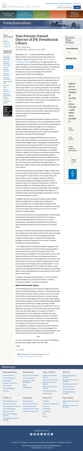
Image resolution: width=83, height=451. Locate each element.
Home (5, 27)
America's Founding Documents (75, 14)
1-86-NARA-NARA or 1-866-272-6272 (41, 448)
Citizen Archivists (51, 3)
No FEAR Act (61, 442)
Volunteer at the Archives (31, 409)
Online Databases (6, 90)
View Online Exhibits (9, 409)
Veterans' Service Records (25, 14)
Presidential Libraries (50, 391)
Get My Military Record (10, 401)
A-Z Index (46, 401)
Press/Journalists (14, 27)
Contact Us (77, 3)
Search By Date (72, 48)
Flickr (52, 434)
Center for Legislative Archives (50, 376)
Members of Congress (10, 383)
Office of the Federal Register (49, 383)
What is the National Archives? (69, 376)
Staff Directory (47, 393)
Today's (31, 375)
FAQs (44, 414)
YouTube (45, 434)
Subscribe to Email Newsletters (29, 381)
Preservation (7, 386)
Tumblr (41, 434)
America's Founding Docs (51, 404)
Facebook (31, 434)
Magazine (6, 74)
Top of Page (19, 350)
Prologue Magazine (29, 378)
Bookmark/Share (65, 3)
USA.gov (69, 442)
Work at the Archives (29, 406)
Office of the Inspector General (50, 387)
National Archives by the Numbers (70, 380)
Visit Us (58, 14)
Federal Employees (9, 378)
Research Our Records (8, 14)
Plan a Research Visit (9, 404)
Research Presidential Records (10, 415)
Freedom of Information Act (48, 442)
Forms (45, 416)
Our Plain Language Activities (69, 392)
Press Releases (26, 27)
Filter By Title (71, 58)
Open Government (69, 389)
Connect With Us (41, 431)
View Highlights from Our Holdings (11, 419)
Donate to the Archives (30, 404)
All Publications (28, 387)
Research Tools (6, 86)
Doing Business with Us (70, 384)
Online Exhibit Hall (7, 82)
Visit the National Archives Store (71, 402)
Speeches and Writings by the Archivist (7, 96)
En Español (46, 411)
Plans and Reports (68, 387)
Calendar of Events (7, 102)
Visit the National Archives (6, 69)
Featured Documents (7, 78)
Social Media (47, 409)
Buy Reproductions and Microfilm (70, 406)
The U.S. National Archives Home (21, 5)
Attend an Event (28, 401)
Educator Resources (41, 14)
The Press (6, 391)
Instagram (38, 434)
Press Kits (6, 44)
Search (77, 7)
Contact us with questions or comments (30, 356)
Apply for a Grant (8, 411)
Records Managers (9, 388)
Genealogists (7, 381)
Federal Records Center (50, 380)
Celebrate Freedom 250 (30, 411)
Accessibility (23, 442)
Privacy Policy (33, 442)
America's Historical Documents (7, 63)
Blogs (24, 385)
